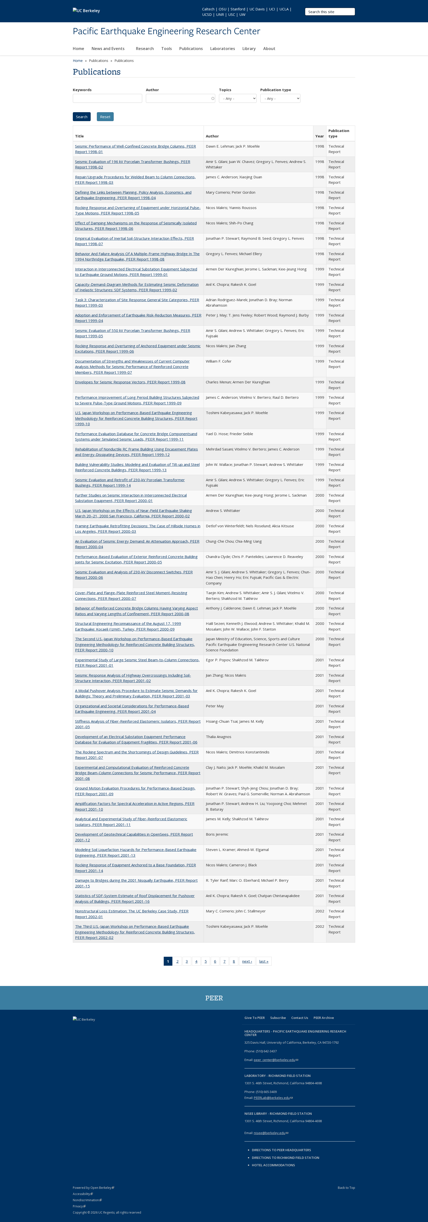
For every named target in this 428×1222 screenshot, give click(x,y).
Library (249, 48)
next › (248, 962)
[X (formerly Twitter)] (87, 1027)
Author (152, 89)
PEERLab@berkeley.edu (273, 1097)
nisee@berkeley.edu (271, 1133)
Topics (225, 89)
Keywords (82, 89)
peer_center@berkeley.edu (276, 1060)
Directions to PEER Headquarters (282, 1150)
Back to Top (346, 1187)
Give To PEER (254, 1017)
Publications (191, 48)
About (269, 48)
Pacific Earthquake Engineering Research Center (166, 31)
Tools (166, 48)
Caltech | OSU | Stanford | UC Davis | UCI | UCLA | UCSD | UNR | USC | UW (247, 11)
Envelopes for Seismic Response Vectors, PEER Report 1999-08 (130, 381)
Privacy (79, 1206)
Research (145, 48)
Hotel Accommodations (273, 1165)
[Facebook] (77, 1027)
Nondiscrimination (87, 1200)
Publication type (275, 89)
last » (265, 962)
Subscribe (278, 1017)
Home (78, 48)
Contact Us (299, 1017)
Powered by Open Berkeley (93, 1188)
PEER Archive (324, 1017)
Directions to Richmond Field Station (285, 1157)
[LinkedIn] (97, 1027)
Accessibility (83, 1194)
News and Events (109, 48)
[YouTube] (106, 1027)
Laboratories (222, 48)
